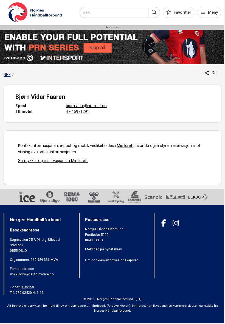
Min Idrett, (125, 145)
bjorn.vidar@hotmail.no (86, 106)
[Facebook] (163, 223)
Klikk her (27, 287)
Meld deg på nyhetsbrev (103, 249)
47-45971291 (77, 111)
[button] (154, 12)
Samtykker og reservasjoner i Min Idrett (53, 160)
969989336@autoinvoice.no (32, 274)
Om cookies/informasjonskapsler (111, 260)
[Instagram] (175, 223)
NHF (7, 74)
